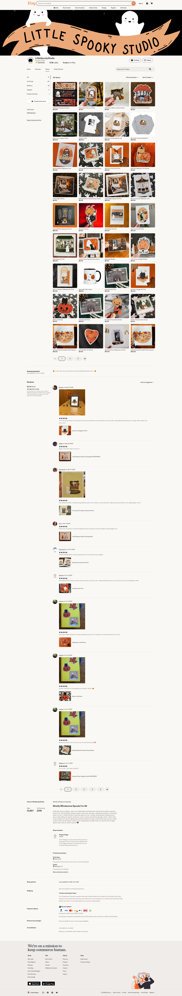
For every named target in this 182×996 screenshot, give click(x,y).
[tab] (38, 77)
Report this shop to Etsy (34, 120)
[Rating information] (36, 63)
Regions (151, 992)
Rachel (61, 575)
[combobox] (83, 3)
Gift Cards (123, 8)
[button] (135, 60)
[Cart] (151, 3)
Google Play (48, 983)
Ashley (61, 443)
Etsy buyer (62, 469)
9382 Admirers (31, 113)
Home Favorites (79, 8)
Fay (60, 523)
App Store (34, 983)
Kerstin (61, 387)
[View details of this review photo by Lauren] (72, 616)
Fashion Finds (93, 8)
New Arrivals (67, 8)
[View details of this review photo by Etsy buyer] (72, 484)
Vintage (104, 8)
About (47, 69)
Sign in (141, 3)
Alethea (61, 763)
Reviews (38, 69)
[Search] (133, 3)
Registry (113, 8)
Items (29, 69)
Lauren (61, 601)
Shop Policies (58, 69)
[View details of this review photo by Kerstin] (72, 402)
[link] (55, 358)
